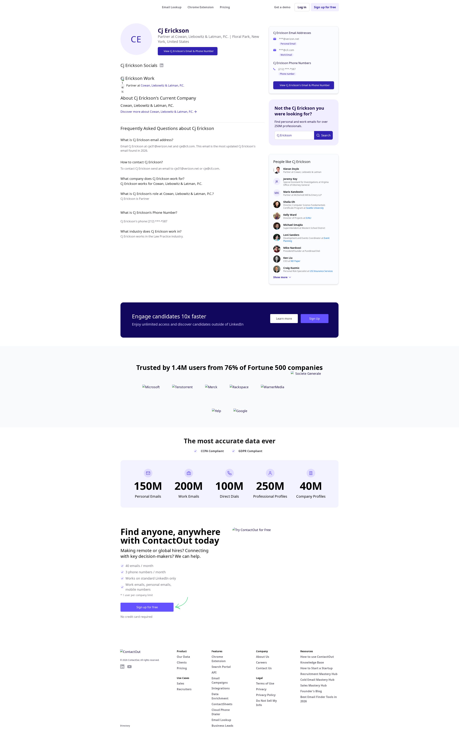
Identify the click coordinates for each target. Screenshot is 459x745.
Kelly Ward (290, 214)
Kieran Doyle (291, 169)
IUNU (308, 217)
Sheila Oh (289, 202)
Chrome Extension (201, 7)
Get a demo (282, 7)
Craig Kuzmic (291, 268)
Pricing (225, 7)
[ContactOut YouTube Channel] (129, 693)
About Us (262, 657)
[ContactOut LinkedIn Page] (122, 693)
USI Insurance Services (321, 271)
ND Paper (295, 261)
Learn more (284, 319)
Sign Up (314, 319)
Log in (302, 7)
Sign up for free (325, 7)
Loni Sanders (291, 235)
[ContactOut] (137, 7)
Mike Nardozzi (292, 247)
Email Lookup (171, 7)
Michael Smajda (293, 224)
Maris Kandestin (293, 191)
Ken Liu (287, 258)
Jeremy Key (290, 179)
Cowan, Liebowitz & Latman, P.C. (162, 85)
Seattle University (315, 207)
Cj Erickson (173, 30)
